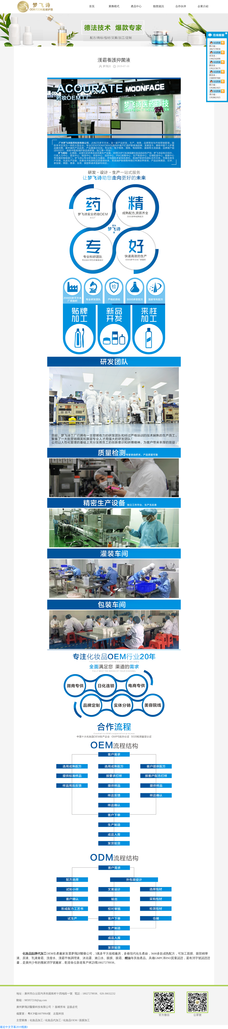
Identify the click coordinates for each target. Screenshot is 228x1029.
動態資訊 (158, 6)
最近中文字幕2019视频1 (14, 1026)
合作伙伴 (180, 6)
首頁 (91, 6)
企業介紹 (203, 6)
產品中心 (136, 6)
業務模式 (114, 6)
